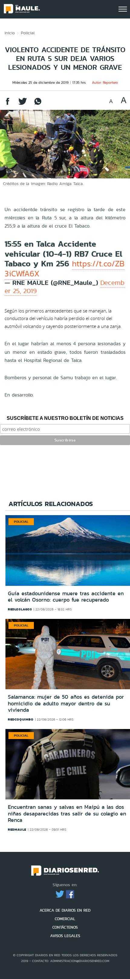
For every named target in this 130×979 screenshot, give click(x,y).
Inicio (10, 33)
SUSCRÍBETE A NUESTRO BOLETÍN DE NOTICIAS (65, 418)
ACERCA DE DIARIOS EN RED (65, 910)
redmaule (17, 829)
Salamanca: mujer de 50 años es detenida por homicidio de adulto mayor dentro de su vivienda (66, 703)
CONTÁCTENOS (65, 927)
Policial (28, 33)
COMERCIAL (65, 919)
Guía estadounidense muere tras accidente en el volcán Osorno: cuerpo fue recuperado (66, 596)
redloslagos (20, 609)
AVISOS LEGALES (65, 936)
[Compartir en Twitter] (22, 104)
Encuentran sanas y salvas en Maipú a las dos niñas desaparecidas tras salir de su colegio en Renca (67, 813)
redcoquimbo (21, 719)
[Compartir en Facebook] (7, 104)
